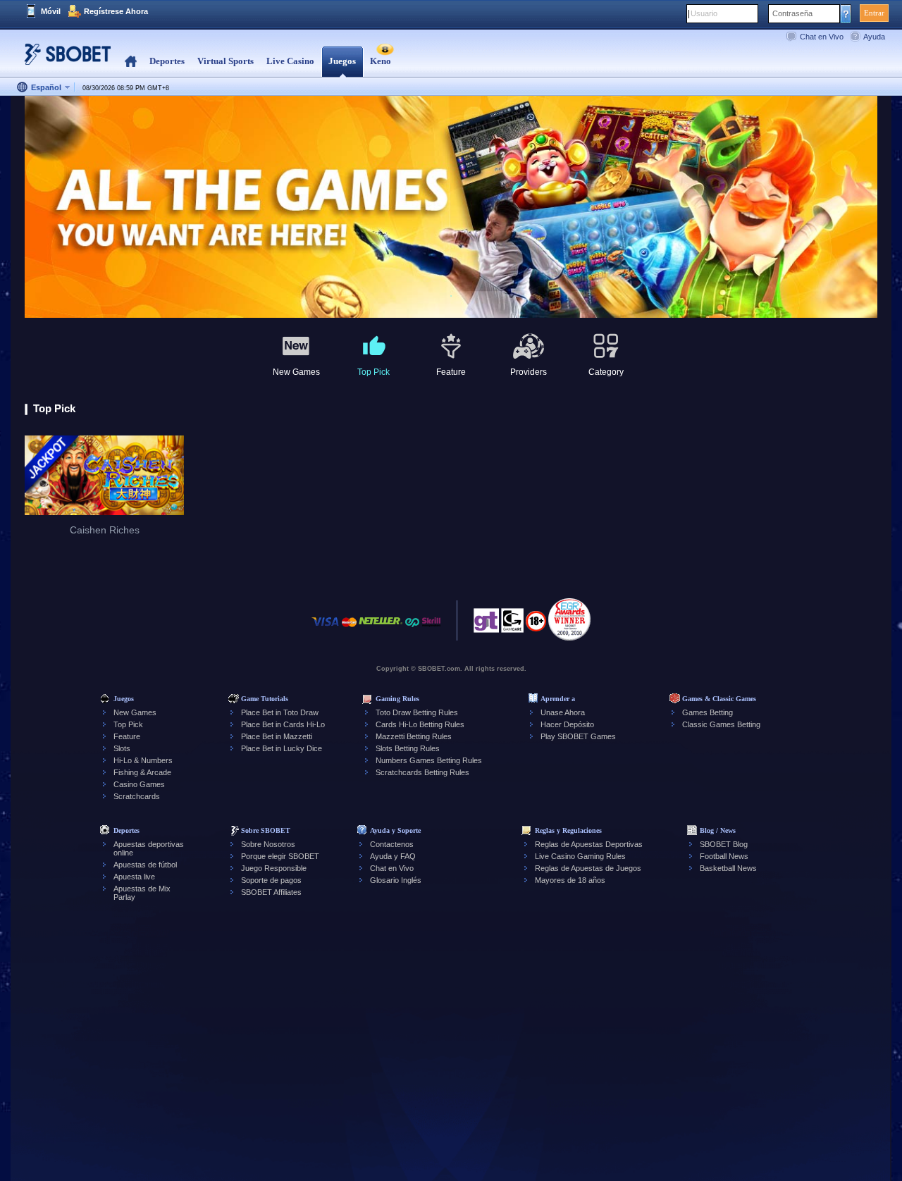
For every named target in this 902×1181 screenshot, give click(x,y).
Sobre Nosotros (268, 844)
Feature (126, 736)
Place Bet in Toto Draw (280, 712)
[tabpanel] (451, 207)
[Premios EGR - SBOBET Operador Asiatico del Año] (569, 619)
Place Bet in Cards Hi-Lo (283, 724)
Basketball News (728, 868)
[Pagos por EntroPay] (412, 629)
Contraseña (792, 13)
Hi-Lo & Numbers (143, 760)
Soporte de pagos (271, 880)
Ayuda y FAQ (393, 856)
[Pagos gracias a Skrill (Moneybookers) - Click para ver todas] (431, 629)
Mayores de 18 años (570, 880)
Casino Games (139, 784)
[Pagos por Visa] (325, 629)
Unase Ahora (562, 712)
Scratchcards (136, 796)
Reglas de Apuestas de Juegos (588, 868)
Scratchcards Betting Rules (422, 772)
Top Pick (128, 724)
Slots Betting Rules (408, 748)
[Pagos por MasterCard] (349, 629)
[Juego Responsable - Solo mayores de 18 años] (536, 626)
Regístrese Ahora (116, 11)
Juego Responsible (274, 868)
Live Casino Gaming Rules (580, 856)
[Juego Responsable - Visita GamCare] (512, 624)
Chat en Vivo (822, 36)
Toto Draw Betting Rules (417, 712)
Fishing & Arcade (142, 772)
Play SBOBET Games (578, 736)
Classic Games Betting (721, 724)
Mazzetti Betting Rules (414, 736)
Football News (724, 856)
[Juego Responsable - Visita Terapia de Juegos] (486, 624)
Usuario (704, 13)
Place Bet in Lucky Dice (281, 748)
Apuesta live (134, 876)
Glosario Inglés (395, 880)
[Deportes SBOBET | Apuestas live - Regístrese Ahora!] (63, 59)
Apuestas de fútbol (145, 864)
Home (131, 62)
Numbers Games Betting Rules (429, 760)
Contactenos (392, 844)
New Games (134, 712)
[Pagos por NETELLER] (380, 629)
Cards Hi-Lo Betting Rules (420, 724)
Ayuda (874, 36)
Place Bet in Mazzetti (276, 736)
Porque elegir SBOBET (280, 856)
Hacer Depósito (567, 724)
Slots (121, 748)
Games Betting (707, 712)
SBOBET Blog (724, 844)
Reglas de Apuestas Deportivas (589, 844)
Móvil (51, 11)
